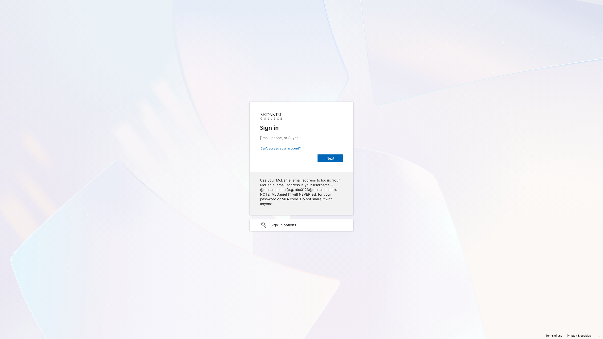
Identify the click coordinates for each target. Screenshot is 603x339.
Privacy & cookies (579, 335)
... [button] (598, 335)
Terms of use (554, 335)
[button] (301, 225)
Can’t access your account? (281, 148)
